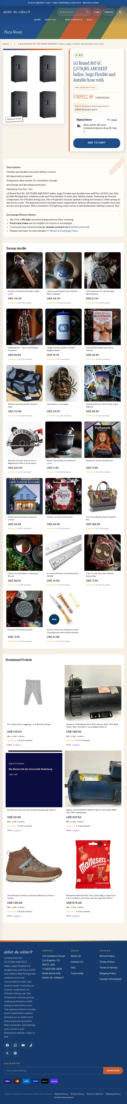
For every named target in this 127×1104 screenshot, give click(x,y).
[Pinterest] (15, 1053)
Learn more (91, 109)
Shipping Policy (108, 973)
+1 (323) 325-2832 (52, 969)
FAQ (73, 967)
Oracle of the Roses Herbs (60, 517)
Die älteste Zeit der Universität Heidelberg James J (31, 810)
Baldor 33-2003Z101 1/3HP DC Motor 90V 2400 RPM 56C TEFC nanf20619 (91, 811)
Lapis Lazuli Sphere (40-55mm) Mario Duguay (62, 292)
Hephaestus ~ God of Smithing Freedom (23, 349)
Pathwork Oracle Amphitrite (99, 460)
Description (13, 167)
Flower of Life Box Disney (20, 630)
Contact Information (111, 979)
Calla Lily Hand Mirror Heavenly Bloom (23, 574)
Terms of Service (109, 967)
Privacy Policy (107, 962)
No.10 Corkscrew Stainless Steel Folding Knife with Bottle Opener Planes (62, 631)
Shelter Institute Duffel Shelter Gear (23, 405)
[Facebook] (7, 1045)
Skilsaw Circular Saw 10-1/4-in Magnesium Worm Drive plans (22, 461)
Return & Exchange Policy (64, 231)
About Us (76, 956)
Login (97, 12)
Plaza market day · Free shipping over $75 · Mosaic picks (63, 3)
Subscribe (113, 1070)
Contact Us (77, 962)
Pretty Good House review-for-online (22, 518)
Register (109, 12)
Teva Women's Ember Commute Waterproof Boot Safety (30, 896)
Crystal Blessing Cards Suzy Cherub (99, 349)
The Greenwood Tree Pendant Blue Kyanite (100, 292)
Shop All (51, 20)
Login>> (17, 745)
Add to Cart (97, 142)
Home (37, 20)
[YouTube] (23, 1045)
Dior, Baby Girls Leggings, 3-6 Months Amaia (28, 724)
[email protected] (80, 227)
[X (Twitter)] (7, 1053)
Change (114, 119)
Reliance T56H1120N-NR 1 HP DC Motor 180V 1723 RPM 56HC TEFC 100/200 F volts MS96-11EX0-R (92, 725)
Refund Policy (107, 956)
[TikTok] (31, 1045)
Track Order (77, 973)
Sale (90, 20)
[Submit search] (87, 12)
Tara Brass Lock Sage (57, 404)
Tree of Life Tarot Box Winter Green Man (100, 574)
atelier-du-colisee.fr (16, 12)
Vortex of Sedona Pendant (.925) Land (24, 292)
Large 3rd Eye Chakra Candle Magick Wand (61, 349)
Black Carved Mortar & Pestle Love (61, 461)
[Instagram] (15, 1045)
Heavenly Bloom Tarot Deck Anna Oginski (102, 405)
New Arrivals (74, 20)
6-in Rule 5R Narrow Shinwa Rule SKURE (62, 574)
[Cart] (120, 12)
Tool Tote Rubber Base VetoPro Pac (101, 518)
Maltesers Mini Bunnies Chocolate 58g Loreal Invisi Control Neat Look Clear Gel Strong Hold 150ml (91, 896)
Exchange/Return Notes (21, 214)
